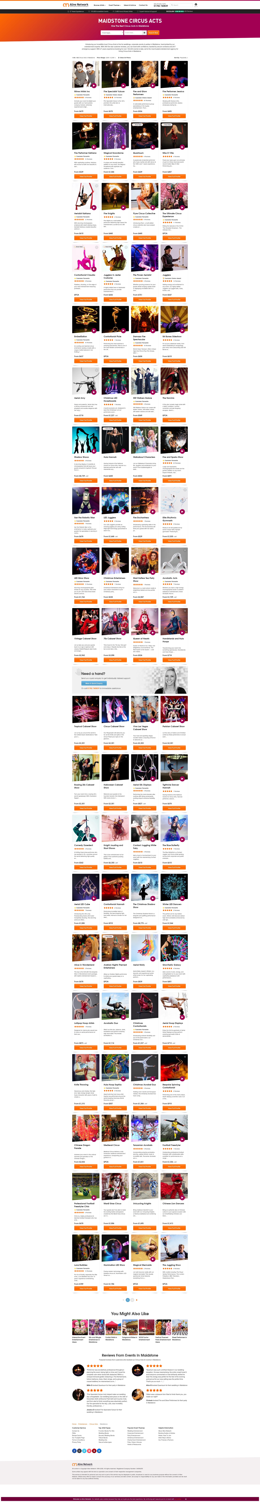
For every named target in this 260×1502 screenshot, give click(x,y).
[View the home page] (75, 5)
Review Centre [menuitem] (77, 1435)
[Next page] (137, 1300)
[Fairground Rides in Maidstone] (130, 1327)
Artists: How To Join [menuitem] (164, 1435)
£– (105, 58)
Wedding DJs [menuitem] (103, 1440)
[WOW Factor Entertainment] (146, 1327)
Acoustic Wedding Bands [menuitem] (107, 1435)
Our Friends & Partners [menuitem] (165, 1440)
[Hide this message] (186, 1499)
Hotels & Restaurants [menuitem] (134, 1444)
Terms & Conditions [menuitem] (78, 1440)
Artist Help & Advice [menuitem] (164, 1438)
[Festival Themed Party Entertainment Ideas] (163, 1327)
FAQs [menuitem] (74, 1433)
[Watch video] (94, 85)
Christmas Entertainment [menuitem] (135, 1438)
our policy (178, 1499)
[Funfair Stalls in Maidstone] (113, 1327)
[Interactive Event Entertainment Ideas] (80, 1327)
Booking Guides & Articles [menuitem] (166, 1433)
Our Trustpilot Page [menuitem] (78, 1438)
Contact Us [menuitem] (75, 1431)
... (87, 107)
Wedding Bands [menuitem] (104, 1433)
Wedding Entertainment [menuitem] (135, 1431)
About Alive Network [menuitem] (164, 1431)
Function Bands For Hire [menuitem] (106, 1431)
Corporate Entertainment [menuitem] (135, 1433)
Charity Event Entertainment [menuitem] (136, 1440)
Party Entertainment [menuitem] (133, 1435)
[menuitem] (99, 5)
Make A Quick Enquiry (94, 683)
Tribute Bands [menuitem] (103, 1438)
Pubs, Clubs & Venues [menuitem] (134, 1442)
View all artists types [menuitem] (105, 1442)
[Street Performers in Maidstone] (180, 1327)
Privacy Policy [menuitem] (76, 1442)
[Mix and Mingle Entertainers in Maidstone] (97, 1327)
